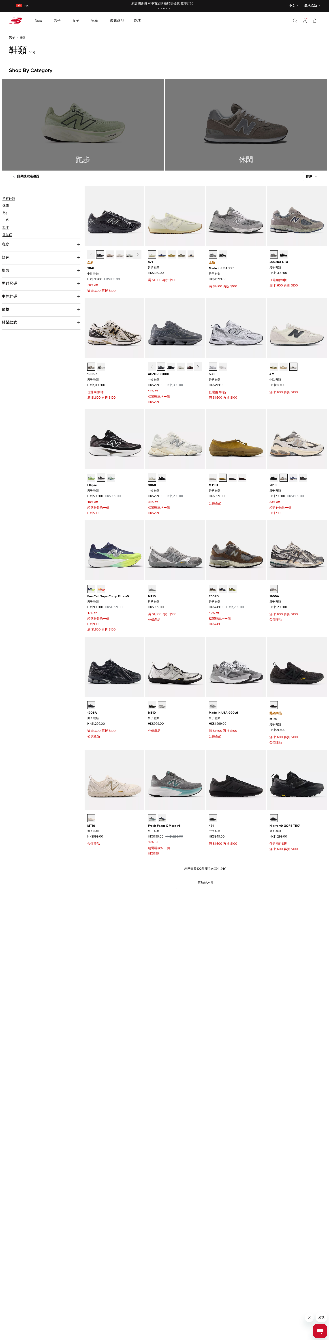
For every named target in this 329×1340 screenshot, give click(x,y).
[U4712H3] (152, 254)
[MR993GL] (213, 254)
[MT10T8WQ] (213, 478)
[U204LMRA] (100, 254)
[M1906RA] (91, 367)
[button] (304, 20)
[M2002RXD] (283, 254)
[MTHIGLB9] (274, 818)
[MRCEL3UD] (101, 589)
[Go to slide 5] (170, 9)
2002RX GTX (278, 262)
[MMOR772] (162, 818)
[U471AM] (293, 367)
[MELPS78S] (91, 478)
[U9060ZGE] (162, 478)
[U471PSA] (274, 367)
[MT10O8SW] (162, 705)
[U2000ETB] (171, 367)
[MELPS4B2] (111, 478)
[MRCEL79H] (91, 589)
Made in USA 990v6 (223, 713)
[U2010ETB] (303, 478)
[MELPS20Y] (101, 478)
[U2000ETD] (181, 367)
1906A (274, 596)
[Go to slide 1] (159, 9)
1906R (92, 374)
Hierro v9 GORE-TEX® (284, 826)
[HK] (16, 6)
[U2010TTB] (274, 478)
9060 (152, 485)
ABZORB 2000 (158, 374)
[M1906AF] (91, 705)
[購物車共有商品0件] (314, 20)
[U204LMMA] (110, 254)
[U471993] (213, 818)
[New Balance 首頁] (17, 20)
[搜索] (295, 20)
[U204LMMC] (120, 254)
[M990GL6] (213, 705)
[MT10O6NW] (152, 705)
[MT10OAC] (274, 705)
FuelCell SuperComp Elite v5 (108, 596)
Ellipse (92, 485)
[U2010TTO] (283, 478)
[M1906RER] (101, 367)
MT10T (213, 485)
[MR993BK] (223, 254)
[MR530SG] (213, 367)
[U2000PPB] (191, 367)
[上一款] (91, 255)
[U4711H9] (192, 254)
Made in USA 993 (221, 268)
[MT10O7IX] (91, 818)
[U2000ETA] (161, 367)
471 (150, 262)
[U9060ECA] (152, 478)
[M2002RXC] (274, 254)
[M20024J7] (213, 589)
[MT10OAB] (152, 589)
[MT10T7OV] (242, 478)
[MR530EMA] (223, 367)
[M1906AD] (274, 589)
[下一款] (137, 255)
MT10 (152, 596)
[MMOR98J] (152, 818)
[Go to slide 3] (164, 9)
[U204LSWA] (130, 254)
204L (90, 268)
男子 (12, 37)
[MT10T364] (232, 478)
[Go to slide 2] (161, 9)
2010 (273, 485)
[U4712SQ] (172, 254)
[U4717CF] (182, 254)
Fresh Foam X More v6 (164, 826)
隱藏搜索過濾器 (27, 176)
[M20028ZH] (232, 589)
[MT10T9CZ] (223, 478)
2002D (214, 596)
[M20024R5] (223, 589)
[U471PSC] (283, 367)
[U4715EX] (162, 254)
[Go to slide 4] (167, 9)
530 (212, 374)
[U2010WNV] (293, 478)
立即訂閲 (187, 3)
